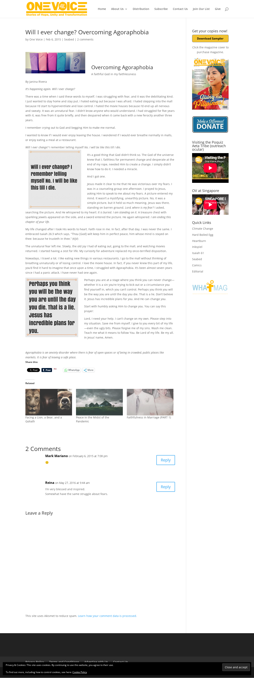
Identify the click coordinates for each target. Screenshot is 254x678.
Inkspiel (197, 247)
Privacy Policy (34, 662)
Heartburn (199, 241)
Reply (166, 460)
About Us (117, 9)
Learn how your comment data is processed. (107, 616)
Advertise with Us (96, 662)
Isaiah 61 (198, 253)
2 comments (85, 39)
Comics (197, 265)
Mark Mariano (56, 456)
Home (102, 9)
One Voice (36, 39)
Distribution (141, 9)
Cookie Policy (79, 672)
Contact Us (180, 9)
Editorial (197, 271)
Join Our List (201, 9)
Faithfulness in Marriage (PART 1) (149, 417)
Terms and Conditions (64, 662)
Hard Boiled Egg (202, 235)
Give (218, 9)
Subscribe (161, 9)
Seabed (69, 39)
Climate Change (202, 228)
